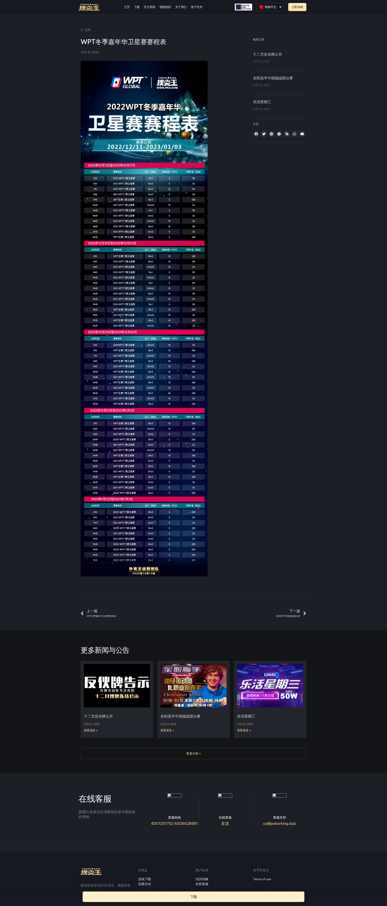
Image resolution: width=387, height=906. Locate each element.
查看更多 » (91, 730)
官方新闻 (149, 7)
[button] (297, 7)
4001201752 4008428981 (174, 823)
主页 (127, 7)
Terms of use (262, 879)
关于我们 (181, 7)
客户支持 (197, 7)
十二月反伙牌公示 (267, 54)
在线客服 (202, 884)
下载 (137, 7)
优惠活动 (144, 884)
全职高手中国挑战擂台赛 (273, 78)
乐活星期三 (262, 102)
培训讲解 (202, 879)
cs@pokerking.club (279, 823)
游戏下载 (144, 879)
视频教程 (165, 7)
